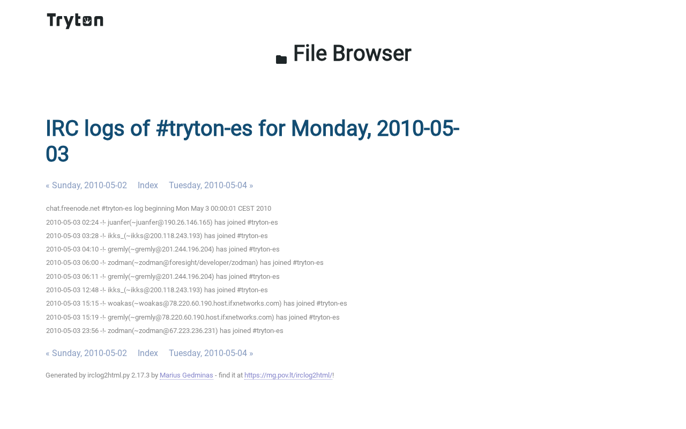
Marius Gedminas (186, 375)
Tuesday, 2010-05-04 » (211, 185)
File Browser (343, 53)
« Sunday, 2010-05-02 (86, 185)
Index (148, 185)
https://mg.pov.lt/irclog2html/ (288, 375)
